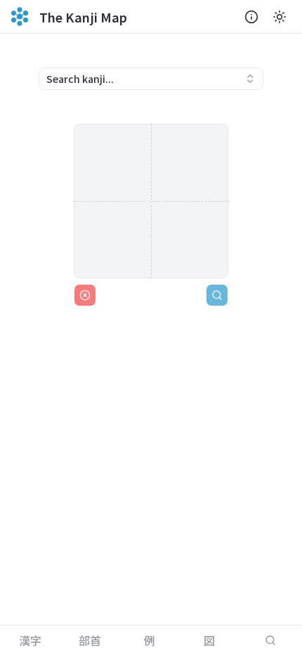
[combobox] (151, 78)
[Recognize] (217, 295)
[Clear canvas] (85, 295)
